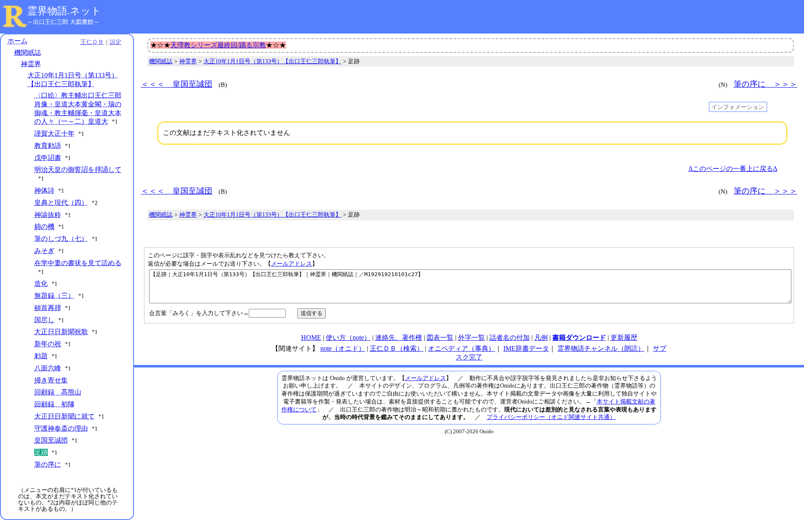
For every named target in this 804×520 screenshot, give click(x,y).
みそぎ (44, 250)
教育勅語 (47, 145)
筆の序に (47, 464)
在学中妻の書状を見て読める (77, 262)
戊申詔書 (47, 157)
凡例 (541, 337)
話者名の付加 (510, 337)
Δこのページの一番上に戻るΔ (732, 168)
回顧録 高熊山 (57, 392)
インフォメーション (737, 106)
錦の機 (44, 226)
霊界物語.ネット (64, 10)
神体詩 (44, 190)
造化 (41, 283)
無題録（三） (54, 295)
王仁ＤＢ (92, 42)
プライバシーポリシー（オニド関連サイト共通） (551, 417)
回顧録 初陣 (54, 404)
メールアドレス (291, 263)
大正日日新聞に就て (64, 416)
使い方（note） (348, 337)
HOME (311, 337)
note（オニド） (342, 348)
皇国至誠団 (51, 440)
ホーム (18, 40)
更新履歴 (624, 337)
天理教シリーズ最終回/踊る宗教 (218, 45)
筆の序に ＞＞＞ (765, 84)
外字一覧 (471, 337)
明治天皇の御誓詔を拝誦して (77, 169)
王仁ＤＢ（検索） (396, 348)
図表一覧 (440, 337)
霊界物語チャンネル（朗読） (600, 348)
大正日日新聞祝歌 (61, 331)
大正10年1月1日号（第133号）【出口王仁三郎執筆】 (272, 61)
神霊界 (31, 63)
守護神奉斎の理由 (61, 428)
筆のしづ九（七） (61, 238)
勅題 (41, 356)
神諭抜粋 (47, 214)
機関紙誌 (27, 52)
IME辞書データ (526, 348)
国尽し (44, 319)
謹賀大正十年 (54, 133)
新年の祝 (47, 343)
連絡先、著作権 (398, 337)
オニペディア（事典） (461, 348)
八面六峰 (47, 368)
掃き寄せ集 (51, 380)
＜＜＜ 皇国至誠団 (176, 84)
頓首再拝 (47, 307)
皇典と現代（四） (61, 202)
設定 (115, 42)
